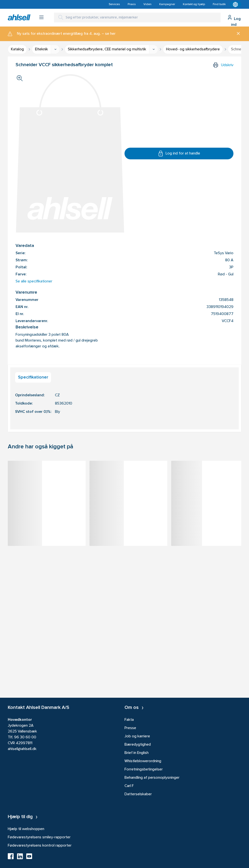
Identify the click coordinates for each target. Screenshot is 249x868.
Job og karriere (137, 736)
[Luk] (236, 33)
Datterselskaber (138, 794)
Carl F (129, 786)
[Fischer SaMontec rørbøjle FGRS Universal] (47, 473)
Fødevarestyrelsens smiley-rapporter (39, 837)
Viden (147, 4)
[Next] (241, 510)
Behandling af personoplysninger (151, 777)
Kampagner (167, 4)
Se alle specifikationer (34, 281)
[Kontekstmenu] (235, 4)
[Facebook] (11, 857)
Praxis (132, 4)
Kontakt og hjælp (194, 4)
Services (114, 4)
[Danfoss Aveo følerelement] (210, 473)
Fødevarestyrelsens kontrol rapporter (39, 845)
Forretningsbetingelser (143, 769)
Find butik (219, 4)
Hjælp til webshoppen (26, 829)
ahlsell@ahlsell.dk (22, 749)
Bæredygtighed (137, 744)
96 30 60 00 (25, 737)
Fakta (129, 720)
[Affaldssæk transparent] (128, 473)
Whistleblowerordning (142, 761)
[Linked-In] (20, 857)
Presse (130, 728)
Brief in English (136, 753)
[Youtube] (29, 857)
